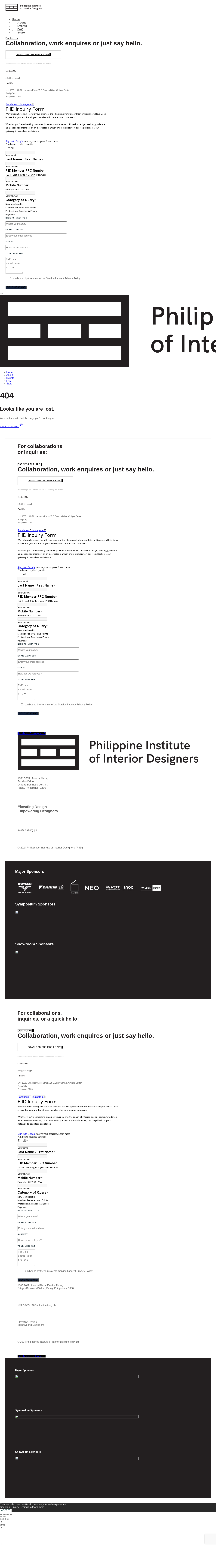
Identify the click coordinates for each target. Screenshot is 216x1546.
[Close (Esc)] (10, 1514)
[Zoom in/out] (1, 1514)
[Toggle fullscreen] (4, 1514)
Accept (6, 1510)
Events (19, 25)
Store (18, 32)
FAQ (17, 29)
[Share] (7, 1514)
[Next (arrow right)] (4, 1516)
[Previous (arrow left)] (1, 1516)
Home (16, 19)
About (19, 22)
